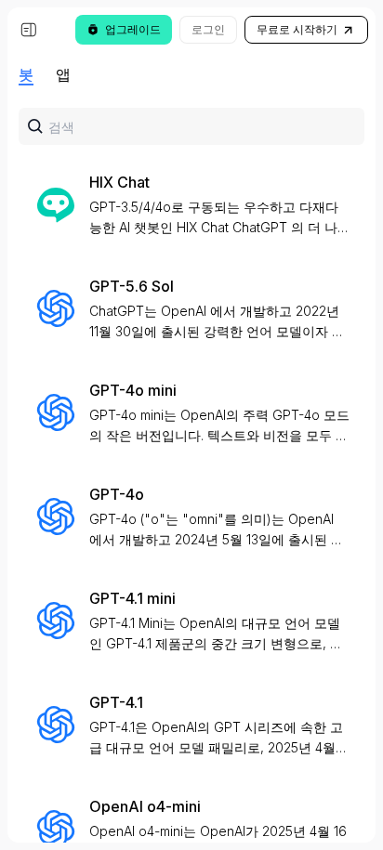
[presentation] (191, 447)
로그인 (208, 29)
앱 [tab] (63, 74)
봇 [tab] (26, 74)
